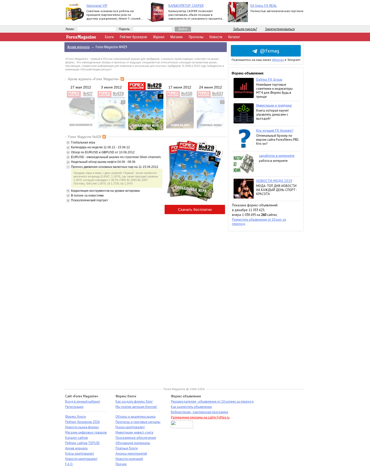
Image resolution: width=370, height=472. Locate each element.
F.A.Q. (69, 464)
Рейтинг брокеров (133, 37)
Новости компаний (129, 459)
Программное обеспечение (136, 438)
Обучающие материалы (133, 443)
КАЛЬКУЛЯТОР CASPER (186, 5)
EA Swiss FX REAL (263, 5)
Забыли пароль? (245, 29)
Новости (215, 37)
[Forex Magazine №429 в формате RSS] (104, 137)
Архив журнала (76, 448)
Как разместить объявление (191, 407)
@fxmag (269, 51)
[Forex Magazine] (81, 38)
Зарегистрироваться (280, 29)
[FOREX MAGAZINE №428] (111, 127)
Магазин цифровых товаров (86, 432)
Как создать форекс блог (134, 401)
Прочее (121, 464)
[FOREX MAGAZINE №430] (180, 127)
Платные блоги (127, 448)
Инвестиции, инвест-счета (134, 432)
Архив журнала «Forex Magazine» (93, 79)
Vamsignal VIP (96, 5)
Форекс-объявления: (248, 73)
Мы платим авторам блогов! (136, 407)
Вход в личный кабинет (82, 401)
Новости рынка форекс (82, 427)
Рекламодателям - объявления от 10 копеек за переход (212, 401)
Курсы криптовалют (79, 453)
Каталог (234, 37)
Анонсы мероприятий (131, 453)
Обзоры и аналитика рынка (136, 416)
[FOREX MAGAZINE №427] (81, 127)
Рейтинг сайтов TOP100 (82, 443)
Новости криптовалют (81, 459)
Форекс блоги (75, 416)
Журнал (158, 37)
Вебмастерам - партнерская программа (199, 412)
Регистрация (74, 407)
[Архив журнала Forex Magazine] (122, 79)
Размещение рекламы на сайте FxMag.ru (200, 417)
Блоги (109, 37)
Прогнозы (196, 37)
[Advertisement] (266, 306)
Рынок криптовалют (130, 427)
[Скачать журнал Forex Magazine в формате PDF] (195, 202)
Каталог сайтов (76, 438)
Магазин (176, 37)
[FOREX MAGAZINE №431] (211, 127)
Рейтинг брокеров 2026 (82, 422)
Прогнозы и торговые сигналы (138, 422)
